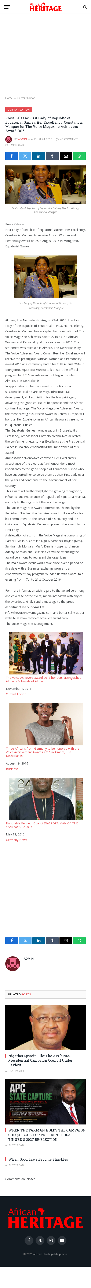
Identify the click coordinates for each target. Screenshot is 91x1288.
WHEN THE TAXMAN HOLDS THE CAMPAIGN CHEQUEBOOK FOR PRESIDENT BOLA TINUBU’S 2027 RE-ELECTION (46, 1135)
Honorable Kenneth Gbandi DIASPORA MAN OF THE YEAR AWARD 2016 (42, 825)
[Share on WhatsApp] (79, 156)
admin (22, 139)
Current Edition (26, 98)
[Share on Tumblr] (52, 156)
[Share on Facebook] (11, 156)
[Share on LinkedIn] (38, 156)
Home (9, 98)
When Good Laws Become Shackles (38, 1159)
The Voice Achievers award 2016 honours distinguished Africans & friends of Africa (43, 679)
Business (12, 769)
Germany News (16, 840)
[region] (45, 55)
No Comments (68, 139)
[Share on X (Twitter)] (25, 156)
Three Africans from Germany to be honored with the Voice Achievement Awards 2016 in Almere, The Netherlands (42, 752)
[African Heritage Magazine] (45, 7)
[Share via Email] (66, 156)
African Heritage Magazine (50, 1254)
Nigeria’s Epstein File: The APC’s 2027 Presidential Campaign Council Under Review (40, 1060)
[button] (7, 7)
